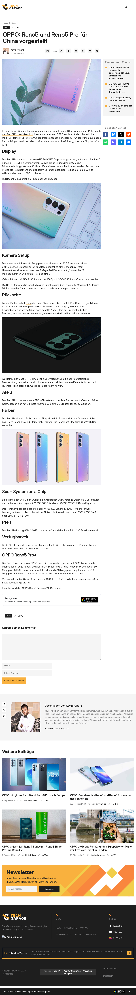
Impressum (108, 976)
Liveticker (91, 934)
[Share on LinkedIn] (76, 51)
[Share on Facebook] (68, 51)
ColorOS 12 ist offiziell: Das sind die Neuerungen (120, 108)
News (14, 23)
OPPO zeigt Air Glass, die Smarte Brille (120, 99)
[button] (68, 991)
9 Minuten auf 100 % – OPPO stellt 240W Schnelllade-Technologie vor (120, 88)
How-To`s (83, 928)
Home (5, 23)
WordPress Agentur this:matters (67, 971)
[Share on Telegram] (90, 51)
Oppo (28, 303)
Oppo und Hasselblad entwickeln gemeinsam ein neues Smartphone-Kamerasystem (120, 73)
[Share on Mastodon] (113, 142)
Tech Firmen (62, 934)
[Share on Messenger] (97, 51)
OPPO (18, 27)
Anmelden (49, 889)
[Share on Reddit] (128, 134)
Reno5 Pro (12, 159)
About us (79, 934)
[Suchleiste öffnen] (126, 6)
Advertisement (110, 968)
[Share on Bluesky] (113, 134)
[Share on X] (61, 51)
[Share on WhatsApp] (83, 51)
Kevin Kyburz (17, 50)
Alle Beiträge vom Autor (57, 728)
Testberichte (70, 928)
